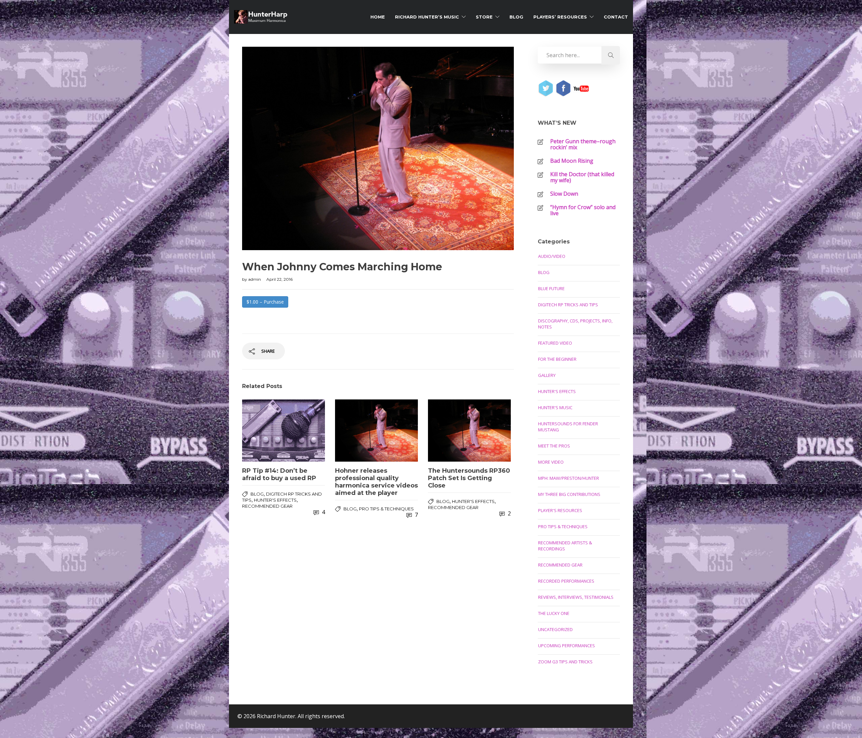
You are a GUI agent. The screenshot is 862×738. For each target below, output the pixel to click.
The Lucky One (553, 613)
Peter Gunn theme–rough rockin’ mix (583, 144)
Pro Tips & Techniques (386, 508)
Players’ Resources (560, 17)
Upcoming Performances (566, 646)
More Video (551, 462)
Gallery (547, 375)
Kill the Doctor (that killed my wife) (582, 177)
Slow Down (564, 194)
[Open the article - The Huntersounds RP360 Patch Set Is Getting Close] (469, 430)
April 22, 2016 (279, 279)
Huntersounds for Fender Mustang (568, 427)
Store (484, 17)
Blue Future (551, 288)
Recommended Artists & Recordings (565, 546)
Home (377, 17)
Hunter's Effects (275, 500)
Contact (616, 17)
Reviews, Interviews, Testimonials (576, 597)
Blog (516, 17)
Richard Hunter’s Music (427, 17)
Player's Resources (560, 510)
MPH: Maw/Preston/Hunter (568, 478)
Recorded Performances (566, 581)
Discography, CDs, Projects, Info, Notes (575, 324)
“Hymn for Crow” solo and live (583, 210)
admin (255, 279)
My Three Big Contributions (569, 494)
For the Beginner (557, 359)
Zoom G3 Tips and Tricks (565, 662)
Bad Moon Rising (571, 161)
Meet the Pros (554, 446)
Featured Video (555, 343)
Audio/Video (551, 256)
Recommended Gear (267, 506)
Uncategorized (555, 629)
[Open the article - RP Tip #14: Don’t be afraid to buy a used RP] (283, 430)
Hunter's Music (555, 407)
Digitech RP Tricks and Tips (568, 305)
